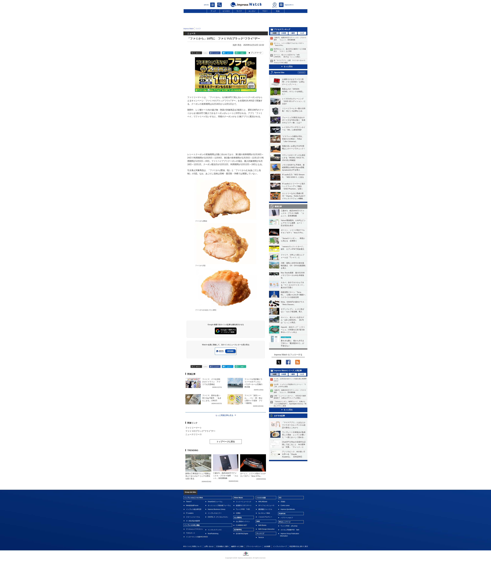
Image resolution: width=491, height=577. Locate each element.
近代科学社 (238, 530)
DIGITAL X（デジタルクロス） (218, 517)
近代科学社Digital (242, 534)
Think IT (189, 502)
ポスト (198, 53)
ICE (280, 498)
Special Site (279, 72)
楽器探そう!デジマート (244, 505)
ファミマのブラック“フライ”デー (200, 431)
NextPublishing (213, 534)
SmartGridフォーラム (215, 502)
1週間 (293, 33)
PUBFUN (282, 514)
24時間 (283, 33)
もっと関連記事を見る (224, 415)
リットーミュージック (243, 502)
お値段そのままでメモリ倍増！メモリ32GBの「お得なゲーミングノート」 (293, 81)
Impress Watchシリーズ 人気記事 (288, 370)
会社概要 (267, 546)
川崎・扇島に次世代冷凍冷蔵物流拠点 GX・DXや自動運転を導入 (293, 265)
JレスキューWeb (264, 513)
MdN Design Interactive (266, 529)
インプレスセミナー (215, 513)
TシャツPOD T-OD (243, 509)
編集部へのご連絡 (237, 546)
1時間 (274, 33)
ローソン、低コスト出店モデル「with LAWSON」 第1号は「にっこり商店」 (292, 319)
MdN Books (262, 525)
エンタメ (252, 11)
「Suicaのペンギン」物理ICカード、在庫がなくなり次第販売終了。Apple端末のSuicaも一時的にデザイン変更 (290, 404)
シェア (216, 53)
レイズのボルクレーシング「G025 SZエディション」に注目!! (293, 101)
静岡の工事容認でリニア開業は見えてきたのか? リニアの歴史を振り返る (197, 476)
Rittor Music (238, 498)
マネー (265, 11)
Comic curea (285, 505)
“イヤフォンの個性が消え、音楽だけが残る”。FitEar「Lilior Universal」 (293, 138)
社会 (278, 11)
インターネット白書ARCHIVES (197, 537)
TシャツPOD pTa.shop (289, 526)
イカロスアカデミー (265, 517)
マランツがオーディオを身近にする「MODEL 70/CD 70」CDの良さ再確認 (293, 157)
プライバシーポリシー (253, 546)
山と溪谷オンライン (243, 521)
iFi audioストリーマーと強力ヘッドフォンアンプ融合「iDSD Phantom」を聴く (293, 186)
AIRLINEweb (262, 502)
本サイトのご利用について (192, 546)
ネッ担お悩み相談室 (193, 521)
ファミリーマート (193, 428)
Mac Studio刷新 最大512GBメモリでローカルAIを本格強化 (292, 275)
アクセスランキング (282, 29)
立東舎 (238, 513)
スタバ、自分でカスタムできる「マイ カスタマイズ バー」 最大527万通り (294, 285)
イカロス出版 (261, 498)
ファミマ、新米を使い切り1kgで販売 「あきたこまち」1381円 (211, 398)
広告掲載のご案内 (222, 546)
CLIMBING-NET (241, 525)
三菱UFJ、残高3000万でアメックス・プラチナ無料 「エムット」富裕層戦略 (292, 213)
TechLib (261, 537)
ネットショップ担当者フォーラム (219, 505)
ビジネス (226, 11)
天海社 (283, 502)
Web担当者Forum (192, 505)
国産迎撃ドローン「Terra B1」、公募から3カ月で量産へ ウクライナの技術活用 (294, 294)
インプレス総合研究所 (193, 509)
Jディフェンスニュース (266, 505)
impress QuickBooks (288, 509)
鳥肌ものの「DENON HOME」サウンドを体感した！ (293, 91)
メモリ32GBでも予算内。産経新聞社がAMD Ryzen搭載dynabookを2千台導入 (293, 167)
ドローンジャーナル (193, 517)
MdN (258, 521)
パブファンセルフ (287, 518)
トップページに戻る (225, 441)
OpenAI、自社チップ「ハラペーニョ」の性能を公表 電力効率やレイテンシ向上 (293, 329)
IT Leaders (189, 513)
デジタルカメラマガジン (194, 529)
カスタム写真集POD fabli (290, 530)
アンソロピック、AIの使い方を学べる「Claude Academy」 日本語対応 (293, 454)
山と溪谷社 (238, 517)
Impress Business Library (216, 509)
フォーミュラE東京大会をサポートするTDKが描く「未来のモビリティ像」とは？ (293, 120)
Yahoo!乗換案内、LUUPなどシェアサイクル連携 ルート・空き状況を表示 (293, 223)
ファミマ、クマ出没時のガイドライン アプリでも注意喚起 (211, 381)
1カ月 (302, 33)
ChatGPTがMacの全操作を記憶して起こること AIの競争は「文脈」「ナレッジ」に (294, 444)
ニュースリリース (193, 434)
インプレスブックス (215, 530)
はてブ (229, 53)
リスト (205, 53)
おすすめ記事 (279, 416)
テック (213, 11)
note (242, 53)
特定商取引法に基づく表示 (298, 546)
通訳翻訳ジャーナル (265, 509)
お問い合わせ (209, 546)
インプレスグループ (280, 546)
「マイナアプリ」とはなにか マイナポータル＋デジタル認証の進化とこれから (294, 425)
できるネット (190, 533)
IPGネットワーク (285, 522)
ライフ (239, 11)
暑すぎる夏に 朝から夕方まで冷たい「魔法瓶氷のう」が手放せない (292, 343)
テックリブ (260, 533)
